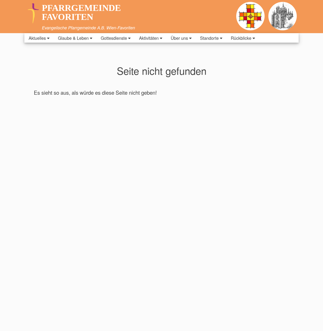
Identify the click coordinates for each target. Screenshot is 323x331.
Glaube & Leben (73, 38)
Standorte (209, 38)
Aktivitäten (149, 38)
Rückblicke (241, 38)
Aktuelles (37, 38)
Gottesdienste (114, 38)
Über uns (179, 38)
